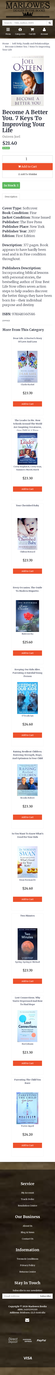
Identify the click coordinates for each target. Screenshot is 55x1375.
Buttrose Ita (27, 634)
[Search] (50, 22)
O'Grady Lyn (27, 716)
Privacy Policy (27, 1265)
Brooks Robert (27, 798)
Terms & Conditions (27, 1258)
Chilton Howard (27, 552)
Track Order (27, 1199)
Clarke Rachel (27, 384)
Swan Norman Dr (27, 880)
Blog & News (27, 1232)
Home (5, 43)
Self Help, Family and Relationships (30, 43)
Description (11, 196)
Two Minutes (27, 915)
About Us (27, 1226)
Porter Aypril (27, 1126)
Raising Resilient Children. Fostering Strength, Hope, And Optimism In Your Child (27, 755)
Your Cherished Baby (27, 505)
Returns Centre (27, 1271)
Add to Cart (29, 166)
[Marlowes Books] (27, 9)
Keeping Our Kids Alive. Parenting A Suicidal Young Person (27, 673)
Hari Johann (27, 1044)
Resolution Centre (27, 1205)
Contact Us (27, 1238)
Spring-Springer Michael (27, 962)
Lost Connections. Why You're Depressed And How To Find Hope (27, 1001)
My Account (27, 1192)
